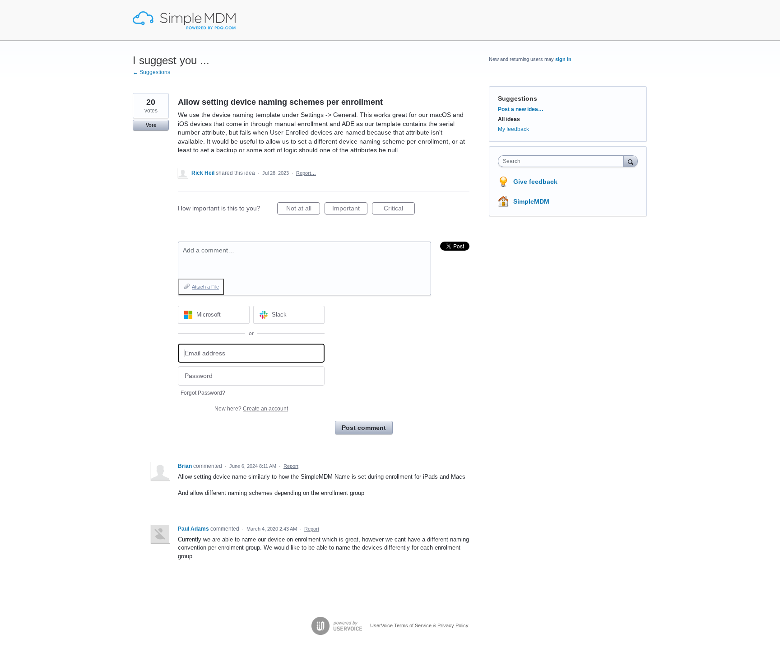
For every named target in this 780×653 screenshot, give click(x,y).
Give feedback (535, 181)
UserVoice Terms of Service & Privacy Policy (419, 625)
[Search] (630, 161)
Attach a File (205, 286)
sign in (563, 59)
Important (349, 210)
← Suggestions (151, 72)
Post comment (364, 427)
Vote (151, 125)
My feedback (513, 129)
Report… (306, 173)
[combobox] (563, 161)
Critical (399, 210)
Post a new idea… (520, 109)
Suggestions (517, 98)
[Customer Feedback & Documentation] (184, 20)
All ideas (509, 119)
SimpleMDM (531, 201)
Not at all (303, 210)
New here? (251, 409)
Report (290, 466)
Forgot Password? (203, 393)
